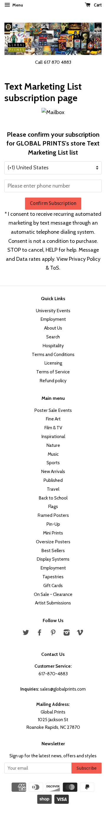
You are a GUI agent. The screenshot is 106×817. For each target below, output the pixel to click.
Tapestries (53, 576)
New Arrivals (53, 471)
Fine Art (53, 419)
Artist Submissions (53, 603)
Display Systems (53, 559)
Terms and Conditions (53, 354)
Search (53, 337)
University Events (53, 310)
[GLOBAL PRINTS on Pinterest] (53, 633)
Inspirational (53, 436)
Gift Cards (53, 585)
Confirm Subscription (53, 203)
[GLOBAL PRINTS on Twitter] (26, 633)
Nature (53, 445)
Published (53, 480)
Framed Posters (53, 515)
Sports (53, 462)
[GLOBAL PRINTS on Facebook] (39, 633)
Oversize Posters (53, 541)
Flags (53, 506)
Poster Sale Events (53, 410)
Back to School (53, 498)
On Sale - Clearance (53, 594)
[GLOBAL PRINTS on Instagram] (66, 633)
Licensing (53, 363)
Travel (53, 489)
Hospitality (53, 345)
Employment (53, 319)
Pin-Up (53, 524)
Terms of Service (53, 372)
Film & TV (53, 427)
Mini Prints (53, 533)
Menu (17, 5)
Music (53, 454)
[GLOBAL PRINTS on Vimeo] (80, 633)
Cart (97, 5)
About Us (53, 328)
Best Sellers (53, 550)
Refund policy (53, 380)
